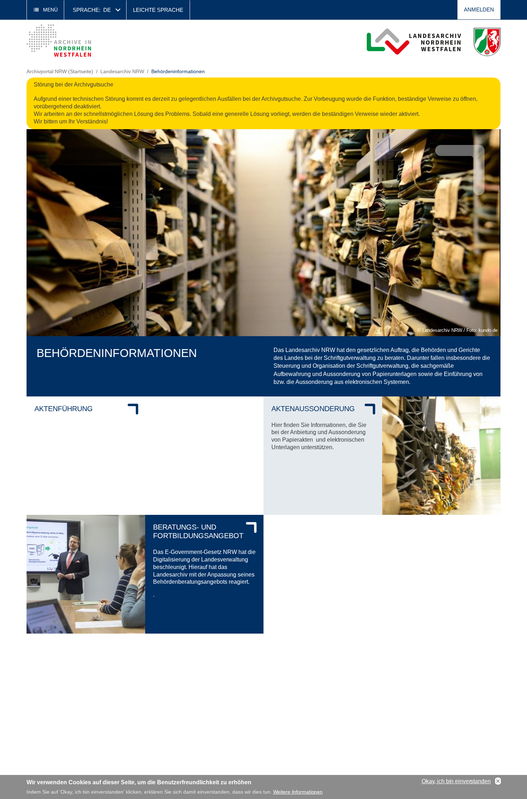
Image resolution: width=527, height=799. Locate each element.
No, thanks (498, 781)
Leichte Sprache (158, 10)
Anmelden (479, 9)
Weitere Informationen (298, 792)
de (107, 10)
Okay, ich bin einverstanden (456, 781)
